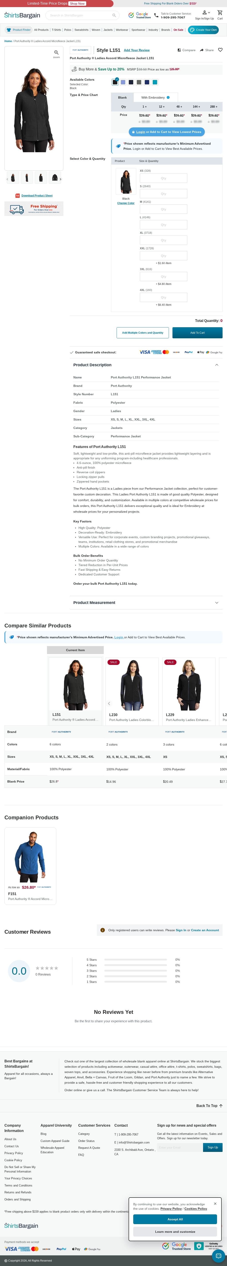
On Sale (178, 29)
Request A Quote (89, 1147)
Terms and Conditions (18, 1185)
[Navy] (131, 82)
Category (84, 1134)
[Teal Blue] (155, 82)
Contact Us (11, 1146)
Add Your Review (137, 50)
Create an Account (205, 930)
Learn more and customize (175, 1231)
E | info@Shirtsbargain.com (132, 1142)
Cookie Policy (13, 1160)
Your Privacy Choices (18, 1178)
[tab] (122, 97)
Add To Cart (197, 332)
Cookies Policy (195, 1208)
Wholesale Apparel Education (52, 1150)
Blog (43, 1134)
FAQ (81, 1155)
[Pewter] (139, 82)
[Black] (115, 82)
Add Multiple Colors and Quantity (142, 332)
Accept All (175, 1219)
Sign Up (213, 1147)
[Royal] (147, 82)
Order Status (86, 1141)
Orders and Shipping (17, 1199)
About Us (10, 1139)
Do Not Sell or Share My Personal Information (20, 1169)
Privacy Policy (13, 1153)
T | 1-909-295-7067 (126, 1134)
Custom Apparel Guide (55, 1141)
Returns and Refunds (17, 1192)
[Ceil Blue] (123, 82)
